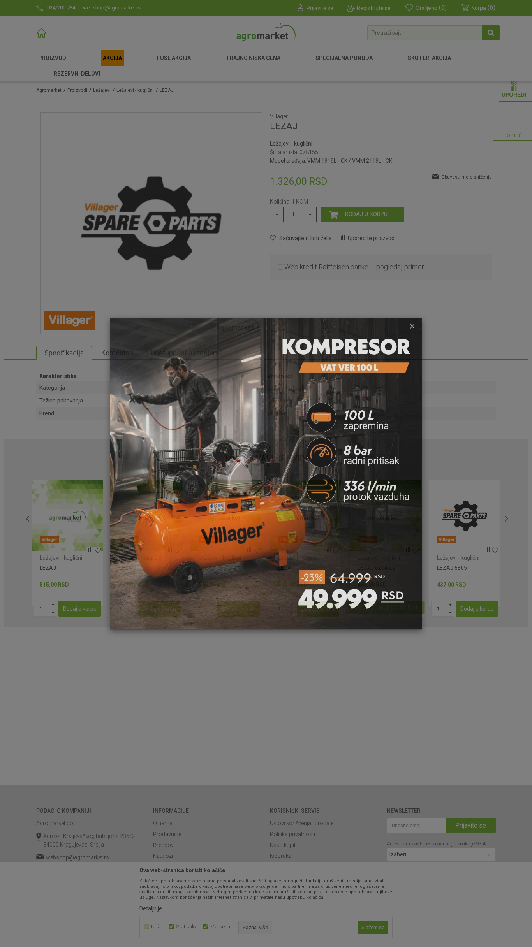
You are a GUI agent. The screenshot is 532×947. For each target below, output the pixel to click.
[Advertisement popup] (266, 473)
